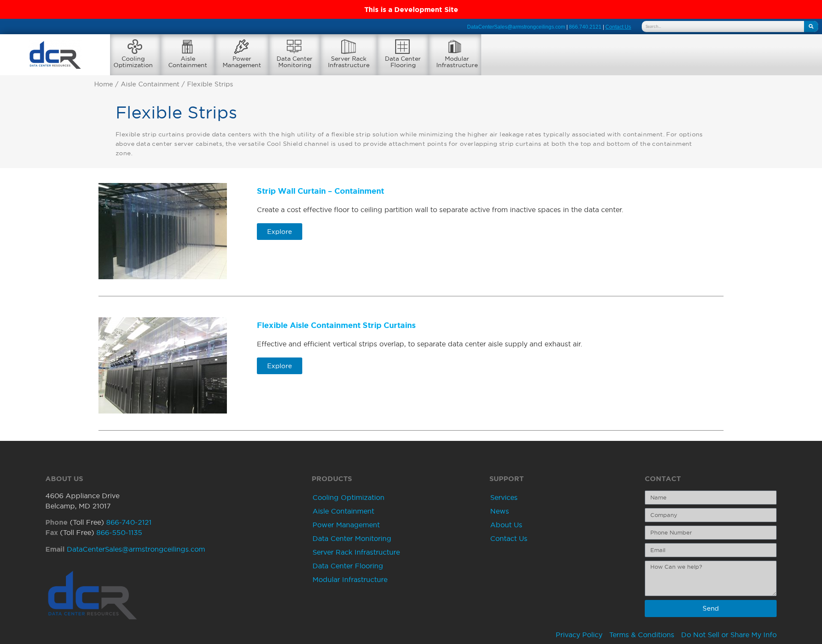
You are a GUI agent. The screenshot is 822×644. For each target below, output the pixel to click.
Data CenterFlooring (403, 61)
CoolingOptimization (133, 61)
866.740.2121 (585, 27)
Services (504, 497)
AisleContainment (187, 61)
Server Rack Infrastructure (356, 552)
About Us (506, 525)
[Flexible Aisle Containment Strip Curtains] (162, 365)
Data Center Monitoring (352, 538)
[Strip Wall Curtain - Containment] (162, 231)
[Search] (811, 26)
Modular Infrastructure (350, 579)
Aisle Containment (150, 84)
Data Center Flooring (348, 566)
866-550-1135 (119, 532)
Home (103, 84)
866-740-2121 (129, 522)
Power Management (346, 525)
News (499, 511)
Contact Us (508, 538)
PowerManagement (242, 61)
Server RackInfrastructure (348, 61)
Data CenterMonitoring (295, 61)
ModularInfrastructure (457, 61)
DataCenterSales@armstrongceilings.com (516, 27)
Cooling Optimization (348, 497)
